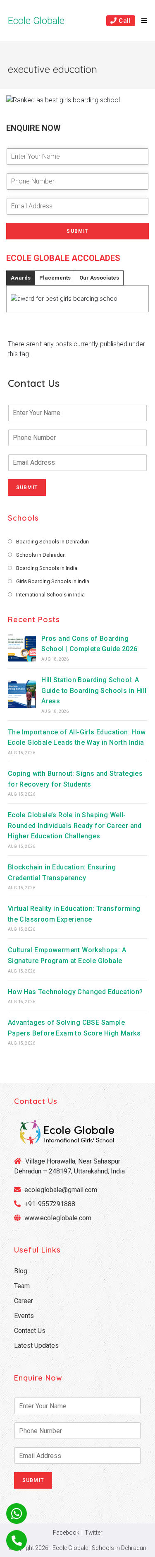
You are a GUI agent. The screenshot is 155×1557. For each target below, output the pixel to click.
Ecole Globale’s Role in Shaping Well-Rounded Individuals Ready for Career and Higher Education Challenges (75, 825)
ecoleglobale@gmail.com (60, 1190)
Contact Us (29, 1331)
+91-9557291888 (49, 1204)
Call (124, 20)
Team (22, 1286)
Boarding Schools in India (46, 568)
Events (24, 1316)
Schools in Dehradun (41, 555)
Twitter (94, 1532)
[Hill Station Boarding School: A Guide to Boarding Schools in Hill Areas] (22, 694)
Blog (20, 1271)
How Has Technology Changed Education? (75, 992)
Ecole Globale (36, 21)
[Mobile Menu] (141, 20)
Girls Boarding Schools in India (52, 581)
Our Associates (99, 278)
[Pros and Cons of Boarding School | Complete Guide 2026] (22, 647)
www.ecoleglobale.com (57, 1218)
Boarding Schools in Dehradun (52, 541)
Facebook (66, 1532)
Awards (21, 278)
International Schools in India (50, 594)
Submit (77, 231)
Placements (55, 278)
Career (23, 1301)
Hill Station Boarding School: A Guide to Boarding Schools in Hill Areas (93, 690)
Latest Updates (36, 1345)
